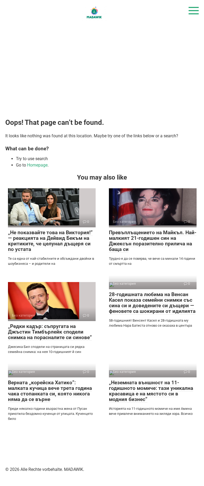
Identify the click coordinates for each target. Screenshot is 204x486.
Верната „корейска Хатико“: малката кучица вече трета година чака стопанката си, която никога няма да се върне (50, 391)
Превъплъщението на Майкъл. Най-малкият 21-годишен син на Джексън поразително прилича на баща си (152, 240)
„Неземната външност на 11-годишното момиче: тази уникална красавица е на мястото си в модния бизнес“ (151, 391)
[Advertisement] (102, 71)
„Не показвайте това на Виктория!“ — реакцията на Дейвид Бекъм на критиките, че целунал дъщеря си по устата (50, 240)
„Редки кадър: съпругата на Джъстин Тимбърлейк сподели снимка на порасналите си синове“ (50, 331)
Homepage (37, 165)
